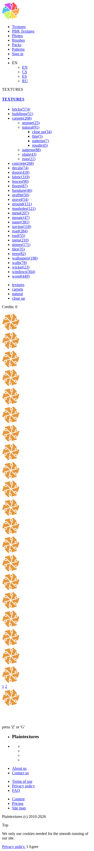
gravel (20, 199)
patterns (40, 141)
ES (24, 76)
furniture (22, 190)
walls (19, 263)
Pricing (17, 803)
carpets (22, 118)
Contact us (20, 773)
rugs (28, 159)
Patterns (18, 49)
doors (20, 172)
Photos (17, 36)
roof (18, 235)
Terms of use (22, 781)
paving (21, 226)
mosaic (21, 217)
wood (21, 276)
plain (29, 154)
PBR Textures (23, 31)
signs (20, 240)
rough (40, 145)
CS (24, 72)
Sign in (17, 54)
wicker (20, 267)
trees (19, 253)
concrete (23, 163)
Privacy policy (23, 786)
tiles (18, 249)
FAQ (16, 790)
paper (20, 222)
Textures (19, 27)
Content (18, 799)
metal (20, 213)
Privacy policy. (14, 846)
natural (30, 127)
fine (37, 136)
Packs (16, 45)
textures (18, 285)
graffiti (20, 195)
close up (42, 132)
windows (23, 272)
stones (21, 244)
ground (22, 204)
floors (20, 186)
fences (20, 181)
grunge (31, 123)
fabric (21, 177)
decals (20, 168)
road (20, 231)
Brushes (18, 40)
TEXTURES (13, 99)
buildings (22, 114)
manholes (24, 208)
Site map (19, 808)
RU (25, 81)
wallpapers (25, 258)
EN (25, 67)
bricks (21, 109)
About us (19, 768)
